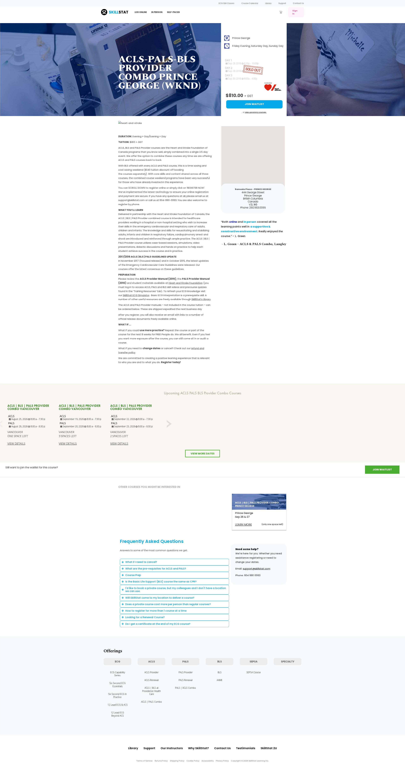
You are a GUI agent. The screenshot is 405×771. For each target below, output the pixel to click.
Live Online (141, 12)
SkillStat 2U (269, 748)
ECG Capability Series (117, 674)
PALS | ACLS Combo (185, 687)
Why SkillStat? (198, 748)
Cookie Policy (193, 760)
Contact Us (298, 3)
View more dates (203, 453)
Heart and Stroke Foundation (186, 283)
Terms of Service (144, 760)
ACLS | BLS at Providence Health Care (151, 690)
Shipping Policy (177, 760)
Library (268, 3)
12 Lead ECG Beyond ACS (117, 714)
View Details (16, 443)
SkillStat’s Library (201, 299)
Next (169, 424)
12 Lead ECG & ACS (118, 704)
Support (282, 3)
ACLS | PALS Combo (151, 701)
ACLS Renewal (151, 680)
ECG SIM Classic (226, 3)
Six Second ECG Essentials (117, 685)
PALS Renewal (186, 680)
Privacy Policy (222, 760)
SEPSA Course (253, 672)
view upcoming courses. (255, 112)
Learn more (243, 525)
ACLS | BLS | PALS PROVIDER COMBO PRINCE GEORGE (257, 504)
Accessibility (208, 760)
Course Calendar (249, 3)
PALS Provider (186, 672)
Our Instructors (172, 748)
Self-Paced (173, 12)
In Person (156, 12)
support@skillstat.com (256, 568)
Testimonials (245, 748)
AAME (219, 680)
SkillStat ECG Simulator (136, 295)
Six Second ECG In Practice (117, 695)
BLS (219, 672)
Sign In (294, 12)
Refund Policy (161, 760)
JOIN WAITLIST (382, 469)
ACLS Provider (151, 672)
